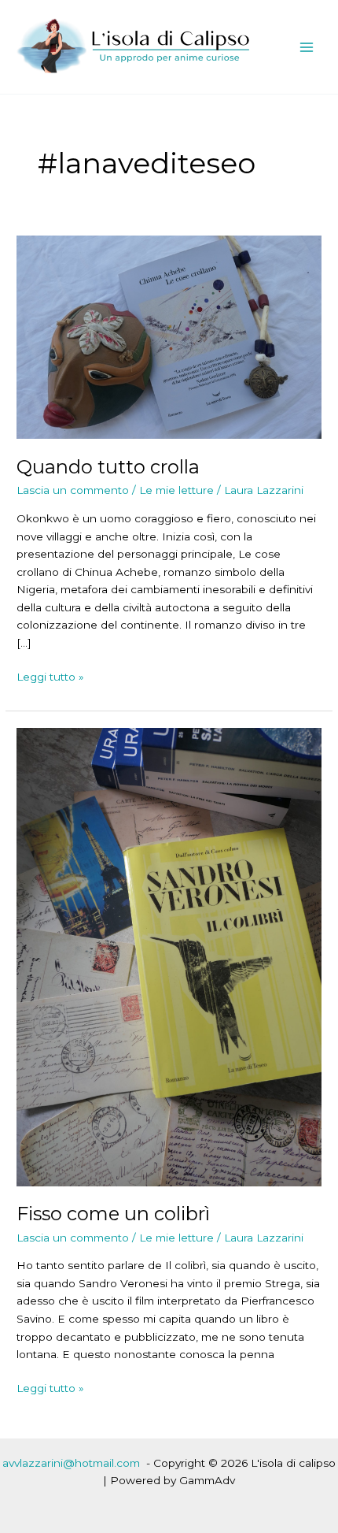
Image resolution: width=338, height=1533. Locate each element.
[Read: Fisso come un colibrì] (169, 955)
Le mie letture (176, 490)
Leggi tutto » (50, 678)
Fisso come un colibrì (113, 1213)
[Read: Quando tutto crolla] (169, 336)
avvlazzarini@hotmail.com (71, 1463)
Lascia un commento (73, 490)
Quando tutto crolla (108, 466)
